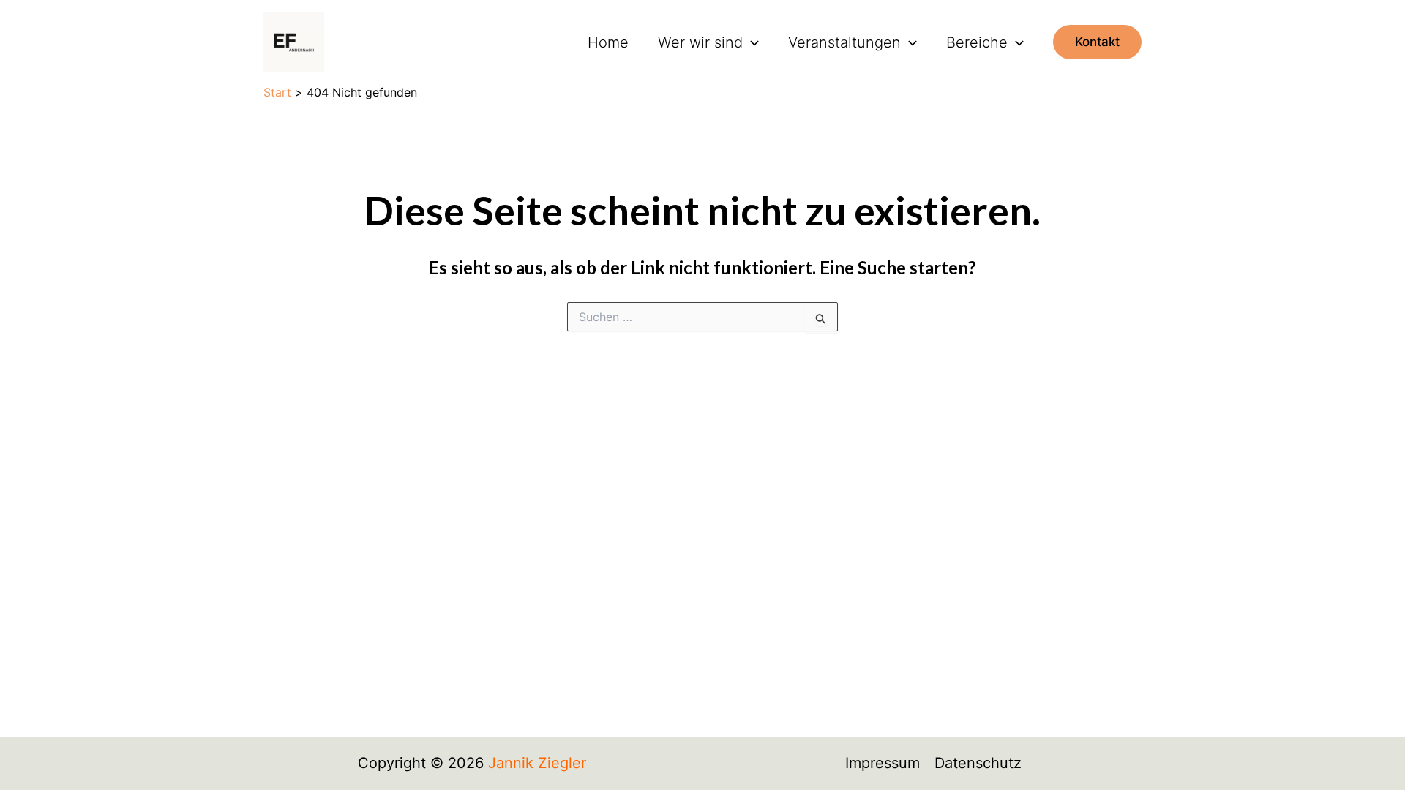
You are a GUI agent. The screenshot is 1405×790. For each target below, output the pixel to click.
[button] (751, 42)
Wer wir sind (700, 42)
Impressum (882, 763)
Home (608, 42)
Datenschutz (978, 763)
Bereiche (977, 42)
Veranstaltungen (844, 42)
